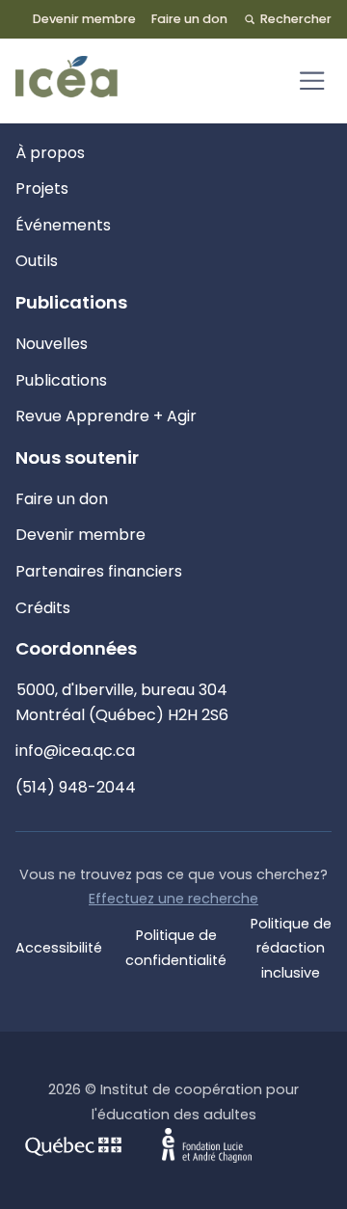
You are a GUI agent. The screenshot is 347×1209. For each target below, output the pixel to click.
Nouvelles (51, 344)
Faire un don (189, 19)
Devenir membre (84, 19)
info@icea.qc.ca (75, 750)
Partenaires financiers (98, 571)
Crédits (42, 608)
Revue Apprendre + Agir (106, 416)
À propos (50, 153)
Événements (63, 225)
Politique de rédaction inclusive (291, 948)
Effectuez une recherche (173, 898)
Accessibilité (58, 947)
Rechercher (296, 19)
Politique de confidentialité (176, 948)
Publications (61, 380)
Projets (41, 188)
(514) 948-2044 (75, 787)
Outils (36, 261)
